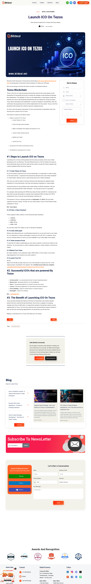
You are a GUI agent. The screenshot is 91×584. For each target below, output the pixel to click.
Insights (42, 2)
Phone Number (37, 478)
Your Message (37, 486)
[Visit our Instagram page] (72, 572)
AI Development (39, 358)
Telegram (21, 483)
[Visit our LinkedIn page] (68, 572)
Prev (10, 319)
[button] (63, 100)
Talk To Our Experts (83, 2)
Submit (71, 120)
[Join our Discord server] (76, 572)
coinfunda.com (14, 294)
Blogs (57, 2)
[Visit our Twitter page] (80, 572)
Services (34, 2)
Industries (49, 2)
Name (34, 470)
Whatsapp (21, 476)
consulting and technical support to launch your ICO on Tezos (25, 267)
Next (53, 319)
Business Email (63, 470)
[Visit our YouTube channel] (68, 577)
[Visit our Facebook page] (72, 577)
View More (19, 424)
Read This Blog (37, 420)
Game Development (50, 358)
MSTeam (21, 489)
